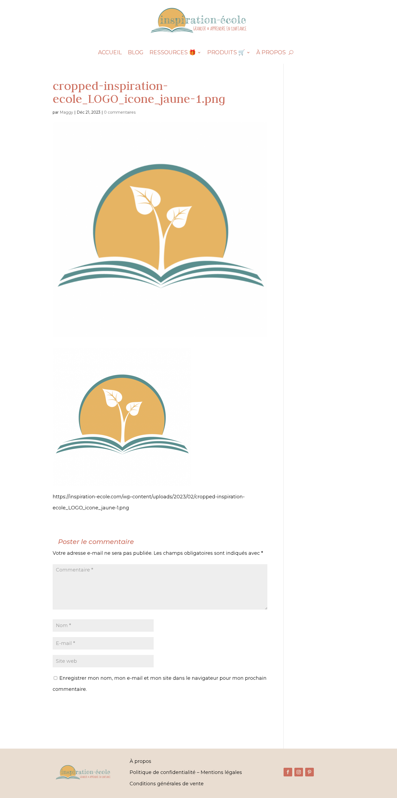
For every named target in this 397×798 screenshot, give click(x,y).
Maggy (66, 112)
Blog (135, 53)
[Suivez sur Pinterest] (309, 772)
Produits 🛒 (226, 53)
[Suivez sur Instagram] (298, 772)
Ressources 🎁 (172, 53)
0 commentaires (120, 112)
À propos (271, 53)
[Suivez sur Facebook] (288, 772)
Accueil (110, 53)
